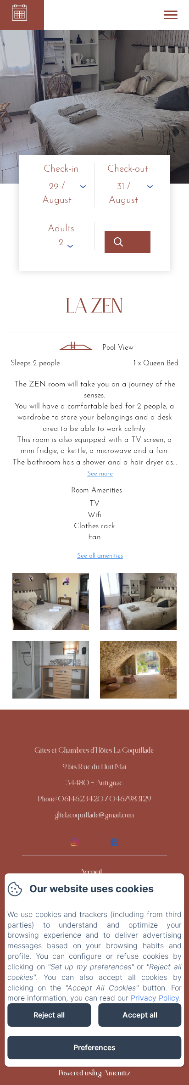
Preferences (94, 1047)
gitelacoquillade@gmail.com (94, 817)
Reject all (49, 1014)
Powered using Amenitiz (95, 1075)
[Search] (127, 242)
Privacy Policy (155, 997)
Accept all (139, 1014)
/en (94, 731)
